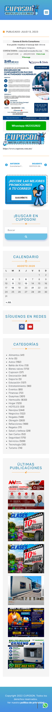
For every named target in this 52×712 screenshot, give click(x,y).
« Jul (8, 302)
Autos (12, 361)
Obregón (13, 420)
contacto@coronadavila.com (30, 51)
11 (13, 283)
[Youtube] (30, 327)
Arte (11, 358)
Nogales (13, 417)
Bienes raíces (16, 368)
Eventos (13, 389)
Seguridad (14, 437)
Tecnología (15, 444)
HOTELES (14, 406)
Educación (14, 382)
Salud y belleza (17, 430)
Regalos (13, 427)
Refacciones (15, 423)
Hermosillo (14, 399)
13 (26, 283)
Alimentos (14, 355)
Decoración (15, 375)
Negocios (14, 413)
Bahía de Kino (16, 365)
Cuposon (13, 372)
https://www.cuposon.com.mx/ (17, 148)
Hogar (12, 403)
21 (32, 287)
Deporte (13, 379)
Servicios (14, 441)
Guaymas (14, 396)
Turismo (13, 447)
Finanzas (13, 392)
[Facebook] (22, 327)
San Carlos (15, 434)
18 (13, 287)
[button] (46, 12)
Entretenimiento (17, 386)
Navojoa (13, 410)
